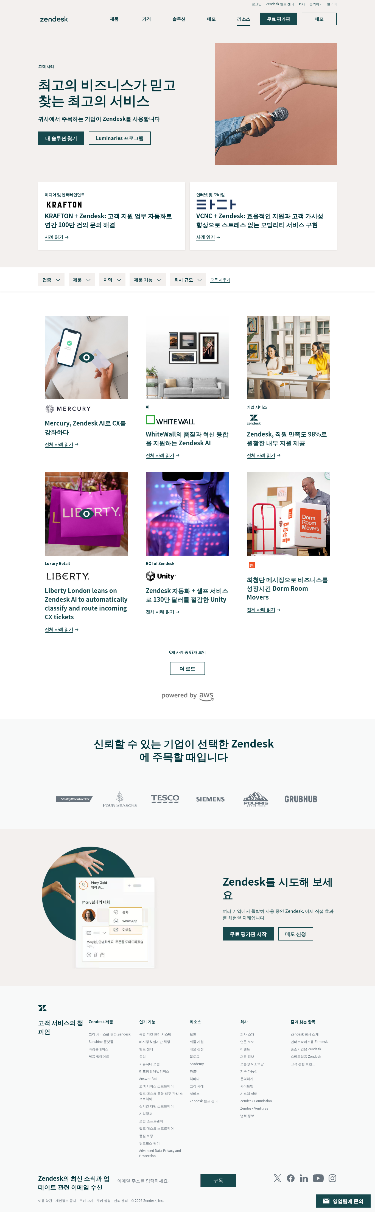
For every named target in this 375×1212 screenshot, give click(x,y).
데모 (211, 18)
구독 (218, 1180)
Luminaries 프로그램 (120, 138)
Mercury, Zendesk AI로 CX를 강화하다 (85, 427)
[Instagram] (332, 1178)
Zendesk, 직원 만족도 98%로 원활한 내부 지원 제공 (287, 438)
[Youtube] (318, 1178)
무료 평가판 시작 (248, 933)
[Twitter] (277, 1178)
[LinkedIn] (304, 1178)
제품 (114, 18)
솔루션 (179, 18)
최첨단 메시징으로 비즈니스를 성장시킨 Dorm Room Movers (287, 588)
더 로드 (187, 668)
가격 (146, 18)
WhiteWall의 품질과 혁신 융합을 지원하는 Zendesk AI (187, 438)
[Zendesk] (42, 1016)
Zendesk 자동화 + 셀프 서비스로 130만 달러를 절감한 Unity (187, 595)
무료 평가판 (278, 18)
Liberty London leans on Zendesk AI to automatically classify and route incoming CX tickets (86, 603)
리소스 (243, 18)
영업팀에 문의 (348, 1201)
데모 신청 (295, 933)
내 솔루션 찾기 (61, 138)
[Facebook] (290, 1178)
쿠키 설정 (104, 1200)
